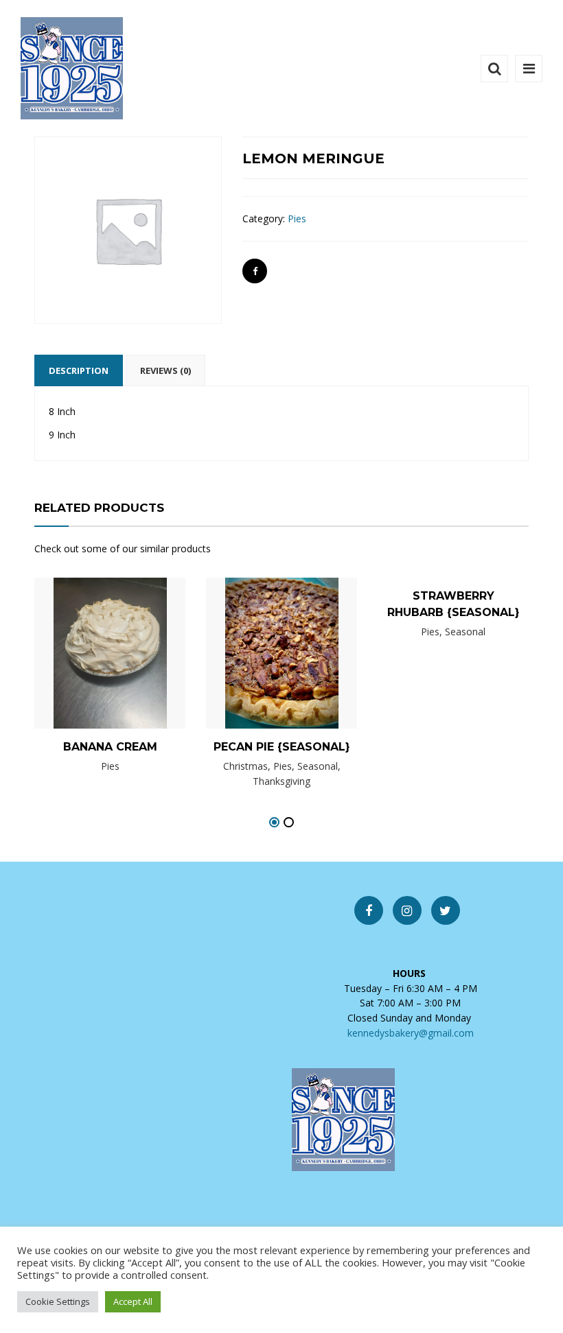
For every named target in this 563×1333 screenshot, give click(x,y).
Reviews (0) (165, 370)
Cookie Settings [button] (57, 1301)
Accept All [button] (132, 1301)
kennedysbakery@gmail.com (410, 1032)
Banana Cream (110, 746)
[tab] (78, 370)
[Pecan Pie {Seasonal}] (258, 663)
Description (78, 370)
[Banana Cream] (86, 658)
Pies (297, 218)
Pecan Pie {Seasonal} (281, 746)
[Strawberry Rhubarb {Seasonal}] (430, 622)
